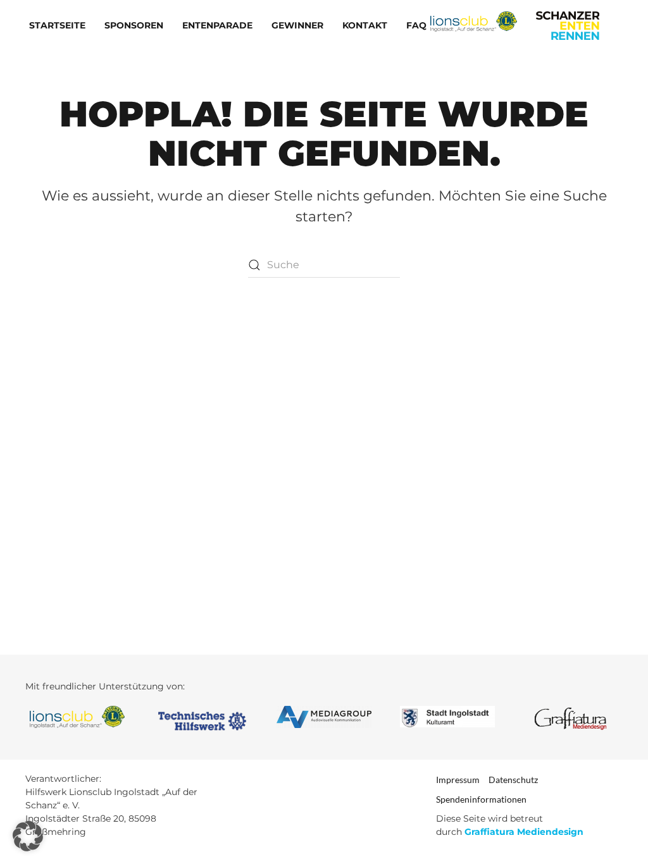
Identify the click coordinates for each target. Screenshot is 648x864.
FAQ (416, 25)
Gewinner (297, 25)
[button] (28, 836)
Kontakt (364, 25)
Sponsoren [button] (133, 25)
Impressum (458, 779)
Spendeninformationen (481, 799)
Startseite (57, 25)
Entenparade (217, 25)
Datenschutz (513, 779)
